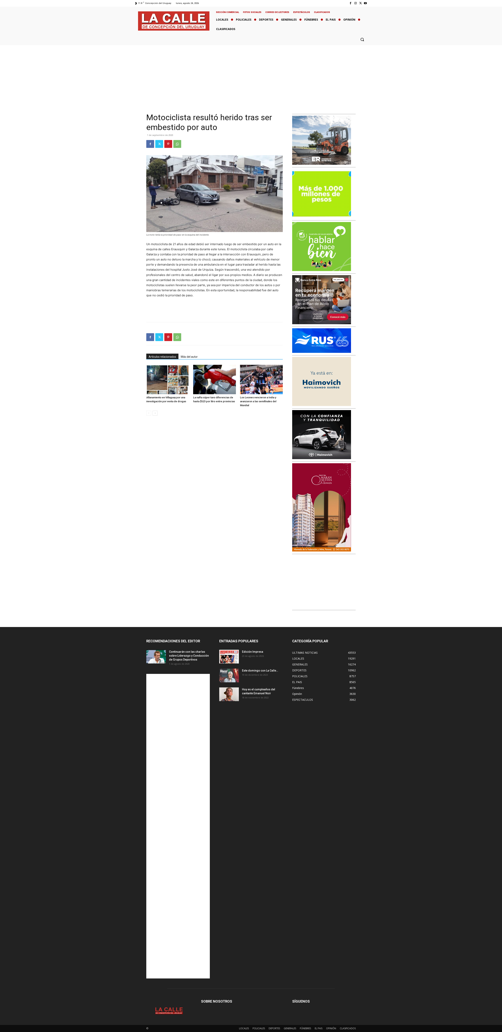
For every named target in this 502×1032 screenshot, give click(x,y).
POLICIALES (259, 1028)
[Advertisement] (251, 74)
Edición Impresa (252, 651)
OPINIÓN (331, 1028)
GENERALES (290, 1028)
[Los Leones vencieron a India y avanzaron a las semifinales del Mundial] (261, 379)
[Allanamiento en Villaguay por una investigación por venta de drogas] (167, 379)
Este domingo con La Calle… (260, 670)
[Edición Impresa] (229, 656)
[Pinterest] (168, 144)
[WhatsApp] (177, 144)
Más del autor (189, 356)
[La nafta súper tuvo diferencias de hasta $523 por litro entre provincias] (214, 379)
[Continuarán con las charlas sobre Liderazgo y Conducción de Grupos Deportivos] (156, 656)
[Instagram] (355, 3)
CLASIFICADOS (348, 1028)
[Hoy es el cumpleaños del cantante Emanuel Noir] (229, 694)
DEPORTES (274, 1028)
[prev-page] (148, 413)
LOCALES (244, 1028)
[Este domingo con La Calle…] (229, 675)
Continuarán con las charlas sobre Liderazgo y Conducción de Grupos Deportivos (189, 655)
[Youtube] (365, 3)
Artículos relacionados (162, 356)
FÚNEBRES (305, 1028)
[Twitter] (360, 3)
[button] (362, 39)
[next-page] (155, 413)
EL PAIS (318, 1028)
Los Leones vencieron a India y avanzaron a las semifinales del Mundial (258, 401)
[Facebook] (350, 3)
